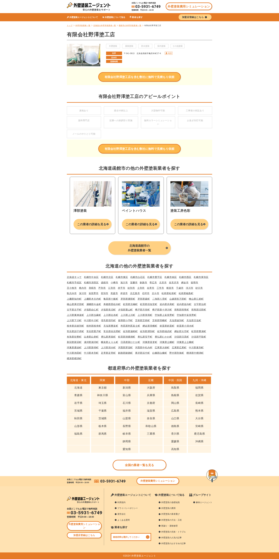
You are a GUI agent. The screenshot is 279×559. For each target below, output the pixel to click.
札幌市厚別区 (201, 277)
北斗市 (155, 293)
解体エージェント (204, 502)
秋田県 (78, 418)
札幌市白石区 (137, 277)
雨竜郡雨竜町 (181, 309)
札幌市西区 (185, 277)
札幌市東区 (122, 277)
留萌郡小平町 (125, 320)
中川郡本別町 (91, 353)
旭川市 (124, 282)
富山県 (127, 395)
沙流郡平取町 (198, 337)
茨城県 (103, 418)
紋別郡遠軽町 (130, 331)
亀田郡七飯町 (110, 299)
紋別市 (131, 288)
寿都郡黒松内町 (112, 304)
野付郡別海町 (176, 353)
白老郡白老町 (91, 337)
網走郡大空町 (181, 331)
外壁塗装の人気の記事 (171, 537)
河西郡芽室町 (125, 347)
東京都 (103, 387)
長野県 (127, 426)
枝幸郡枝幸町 (93, 326)
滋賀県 (151, 410)
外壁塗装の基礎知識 (170, 502)
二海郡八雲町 (159, 299)
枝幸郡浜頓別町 (75, 326)
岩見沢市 (174, 282)
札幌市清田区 (91, 282)
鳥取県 (175, 387)
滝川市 (189, 288)
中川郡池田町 (74, 353)
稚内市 (82, 288)
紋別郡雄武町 (164, 331)
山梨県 (127, 418)
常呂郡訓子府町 (75, 331)
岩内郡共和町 (167, 304)
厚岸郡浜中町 (142, 353)
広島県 (175, 410)
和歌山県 (151, 426)
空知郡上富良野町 (164, 315)
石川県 (127, 403)
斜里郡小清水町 (185, 326)
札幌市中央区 (91, 277)
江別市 (112, 288)
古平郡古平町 (74, 309)
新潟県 (127, 387)
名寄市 (150, 288)
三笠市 (160, 288)
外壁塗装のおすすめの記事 (173, 543)
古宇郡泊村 (200, 304)
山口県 (175, 418)
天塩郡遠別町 (176, 320)
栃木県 (103, 426)
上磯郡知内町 (74, 299)
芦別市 (102, 288)
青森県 (78, 395)
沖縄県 (199, 441)
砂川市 (199, 288)
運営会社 (121, 514)
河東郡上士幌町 (185, 342)
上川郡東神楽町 (75, 315)
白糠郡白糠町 (159, 353)
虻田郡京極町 (130, 304)
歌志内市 (72, 293)
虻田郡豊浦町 (198, 331)
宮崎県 (199, 426)
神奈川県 (102, 395)
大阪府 (151, 387)
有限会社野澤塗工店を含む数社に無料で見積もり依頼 (139, 77)
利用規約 (121, 502)
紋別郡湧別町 (147, 331)
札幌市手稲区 (74, 282)
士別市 (141, 288)
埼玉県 (103, 403)
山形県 (78, 426)
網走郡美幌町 (150, 326)
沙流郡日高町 (181, 337)
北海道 (78, 387)
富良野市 (94, 293)
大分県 (199, 418)
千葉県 (103, 410)
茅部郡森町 (144, 299)
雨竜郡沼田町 (198, 309)
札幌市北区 (107, 277)
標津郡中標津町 (195, 353)
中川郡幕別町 (196, 347)
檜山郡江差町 (196, 299)
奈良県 (151, 418)
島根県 (175, 395)
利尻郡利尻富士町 (130, 326)
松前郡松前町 (169, 293)
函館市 (104, 282)
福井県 (127, 410)
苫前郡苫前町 (142, 320)
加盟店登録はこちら (84, 535)
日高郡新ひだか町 (130, 342)
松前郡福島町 (186, 293)
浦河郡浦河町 (91, 342)
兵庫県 (151, 395)
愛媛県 (175, 441)
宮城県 (78, 410)
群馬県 (103, 433)
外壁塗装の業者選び (170, 514)
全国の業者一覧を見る (139, 465)
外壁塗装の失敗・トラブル (173, 532)
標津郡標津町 (74, 358)
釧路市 (143, 282)
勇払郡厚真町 (108, 337)
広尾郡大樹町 (162, 347)
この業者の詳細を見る (91, 224)
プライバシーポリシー (127, 508)
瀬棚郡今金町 (93, 304)
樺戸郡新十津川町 (162, 309)
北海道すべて (74, 277)
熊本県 (199, 410)
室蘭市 (134, 282)
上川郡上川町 (128, 315)
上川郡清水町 (108, 347)
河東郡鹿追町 (74, 347)
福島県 (78, 433)
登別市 (104, 293)
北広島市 (135, 293)
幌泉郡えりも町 (109, 342)
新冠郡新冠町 (74, 342)
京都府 (151, 403)
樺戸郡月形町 (142, 309)
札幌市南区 (170, 277)
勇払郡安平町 (145, 337)
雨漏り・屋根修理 (169, 526)
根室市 (170, 288)
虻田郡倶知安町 (148, 304)
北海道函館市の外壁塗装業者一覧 (139, 248)
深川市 (82, 293)
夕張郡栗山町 (125, 309)
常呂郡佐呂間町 (112, 331)
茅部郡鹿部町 (128, 299)
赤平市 (121, 288)
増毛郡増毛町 (108, 320)
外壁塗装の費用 (168, 508)
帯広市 (153, 282)
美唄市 (92, 288)
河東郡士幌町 (167, 342)
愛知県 (127, 449)
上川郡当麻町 (93, 315)
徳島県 (175, 426)
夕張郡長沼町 (108, 309)
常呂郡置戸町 (93, 331)
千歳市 (180, 288)
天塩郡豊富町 (110, 326)
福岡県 (199, 387)
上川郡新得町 (91, 347)
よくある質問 (123, 520)
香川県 (175, 433)
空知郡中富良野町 (186, 315)
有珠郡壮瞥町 (74, 337)
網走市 (185, 282)
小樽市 (114, 282)
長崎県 (199, 403)
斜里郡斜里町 (167, 326)
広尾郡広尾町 (179, 347)
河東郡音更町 (150, 342)
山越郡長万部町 (178, 299)
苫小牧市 (72, 288)
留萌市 (194, 282)
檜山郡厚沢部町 (75, 304)
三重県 (151, 433)
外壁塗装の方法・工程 (171, 520)
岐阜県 (127, 433)
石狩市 (146, 293)
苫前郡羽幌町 (159, 320)
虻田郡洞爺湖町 (126, 337)
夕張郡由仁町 (91, 309)
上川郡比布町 (110, 315)
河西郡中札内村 (143, 347)
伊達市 (124, 293)
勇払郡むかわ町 (163, 337)
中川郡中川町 (91, 320)
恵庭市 (114, 293)
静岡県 (127, 441)
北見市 (163, 282)
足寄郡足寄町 (108, 353)
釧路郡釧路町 (125, 353)
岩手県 (78, 403)
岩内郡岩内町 (184, 304)
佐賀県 (199, 395)
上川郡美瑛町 (145, 315)
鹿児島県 (199, 433)
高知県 (175, 449)
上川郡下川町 (74, 320)
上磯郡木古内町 (92, 299)
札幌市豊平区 (154, 277)
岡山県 (175, 403)
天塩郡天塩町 (193, 320)
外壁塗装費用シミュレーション (189, 6)
